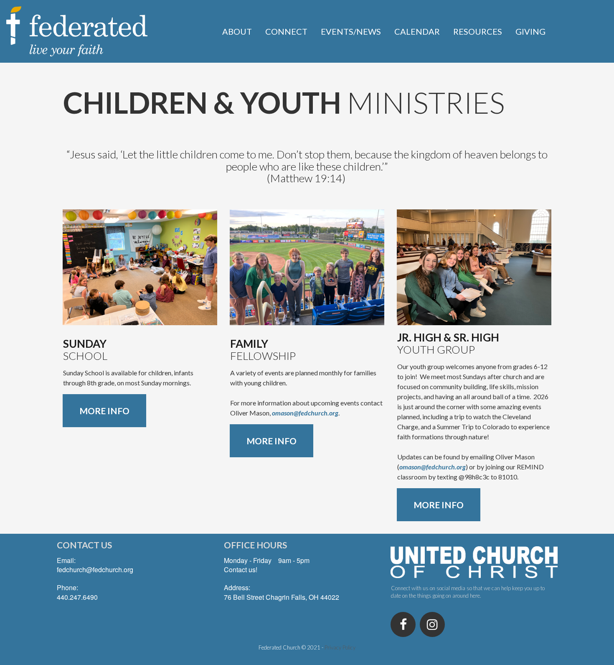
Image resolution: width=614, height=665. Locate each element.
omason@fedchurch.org (305, 413)
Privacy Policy (340, 647)
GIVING (530, 31)
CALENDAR (417, 31)
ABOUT (237, 31)
